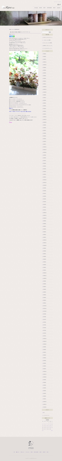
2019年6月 (44, 256)
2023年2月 (44, 141)
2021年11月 (44, 182)
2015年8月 (44, 382)
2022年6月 (44, 163)
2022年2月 (44, 174)
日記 (43, 412)
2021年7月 (44, 193)
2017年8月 (44, 316)
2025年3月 (44, 78)
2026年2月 (44, 59)
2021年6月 (44, 196)
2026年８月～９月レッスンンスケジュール (48, 45)
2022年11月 (44, 149)
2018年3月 (44, 297)
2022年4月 (44, 168)
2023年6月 (44, 133)
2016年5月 (44, 357)
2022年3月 (44, 171)
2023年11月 (44, 119)
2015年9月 (44, 379)
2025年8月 (44, 67)
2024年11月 (44, 89)
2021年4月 (44, 201)
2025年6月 (44, 70)
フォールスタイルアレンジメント (47, 48)
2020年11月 (44, 215)
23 (50, 427)
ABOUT (54, 7)
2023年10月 (44, 122)
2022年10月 (44, 152)
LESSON (41, 7)
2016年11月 (44, 341)
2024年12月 (44, 86)
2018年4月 (44, 294)
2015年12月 (44, 371)
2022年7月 (44, 160)
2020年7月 (44, 226)
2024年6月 (44, 100)
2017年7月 (44, 319)
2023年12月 (44, 116)
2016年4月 (44, 360)
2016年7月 (44, 352)
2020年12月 (44, 212)
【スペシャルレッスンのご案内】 (47, 42)
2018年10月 (44, 278)
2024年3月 (44, 108)
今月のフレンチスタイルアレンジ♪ (47, 37)
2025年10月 (44, 64)
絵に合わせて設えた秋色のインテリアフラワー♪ (20, 32)
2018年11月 (44, 275)
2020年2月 (44, 234)
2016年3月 (44, 363)
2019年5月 (44, 259)
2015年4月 (44, 390)
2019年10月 (44, 245)
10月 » (52, 430)
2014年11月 (44, 404)
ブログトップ (47, 29)
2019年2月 (44, 267)
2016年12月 (44, 338)
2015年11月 (44, 374)
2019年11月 (44, 242)
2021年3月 (44, 204)
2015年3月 (44, 393)
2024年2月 (44, 111)
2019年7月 (44, 253)
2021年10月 (44, 185)
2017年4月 (44, 327)
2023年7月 (44, 130)
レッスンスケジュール (46, 415)
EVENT (44, 7)
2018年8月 (44, 283)
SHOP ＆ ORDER (49, 7)
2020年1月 (44, 237)
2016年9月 (44, 346)
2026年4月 (44, 56)
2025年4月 (44, 75)
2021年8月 (44, 190)
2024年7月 (44, 97)
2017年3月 (44, 330)
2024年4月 (44, 105)
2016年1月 (44, 368)
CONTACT (58, 7)
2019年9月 (44, 248)
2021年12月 (44, 179)
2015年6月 (44, 385)
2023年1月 (44, 144)
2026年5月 (44, 53)
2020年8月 (44, 223)
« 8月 (42, 430)
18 (42, 427)
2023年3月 (44, 138)
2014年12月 (44, 401)
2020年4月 (44, 231)
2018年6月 (44, 289)
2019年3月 (44, 264)
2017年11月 (44, 308)
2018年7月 (44, 286)
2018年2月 (44, 300)
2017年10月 (44, 311)
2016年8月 (44, 349)
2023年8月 (44, 127)
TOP (36, 7)
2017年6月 (44, 322)
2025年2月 (44, 81)
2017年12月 (44, 305)
